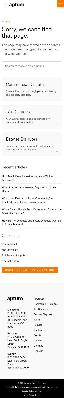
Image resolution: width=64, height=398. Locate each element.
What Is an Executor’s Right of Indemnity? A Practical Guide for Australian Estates (27, 200)
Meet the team (10, 249)
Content (38, 329)
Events (37, 335)
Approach (39, 298)
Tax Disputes (41, 309)
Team (37, 319)
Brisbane (12, 333)
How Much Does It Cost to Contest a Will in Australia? (27, 178)
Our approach (10, 243)
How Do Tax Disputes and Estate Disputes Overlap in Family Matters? (31, 222)
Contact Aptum (11, 260)
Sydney (11, 353)
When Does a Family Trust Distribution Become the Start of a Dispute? (32, 211)
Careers (38, 340)
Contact (38, 345)
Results (38, 324)
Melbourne (13, 309)
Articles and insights (13, 255)
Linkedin (38, 350)
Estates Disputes (43, 314)
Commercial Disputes (46, 303)
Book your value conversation (29, 270)
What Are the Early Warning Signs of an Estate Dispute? (29, 189)
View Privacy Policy (32, 395)
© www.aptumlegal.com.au (32, 383)
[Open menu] (60, 3)
